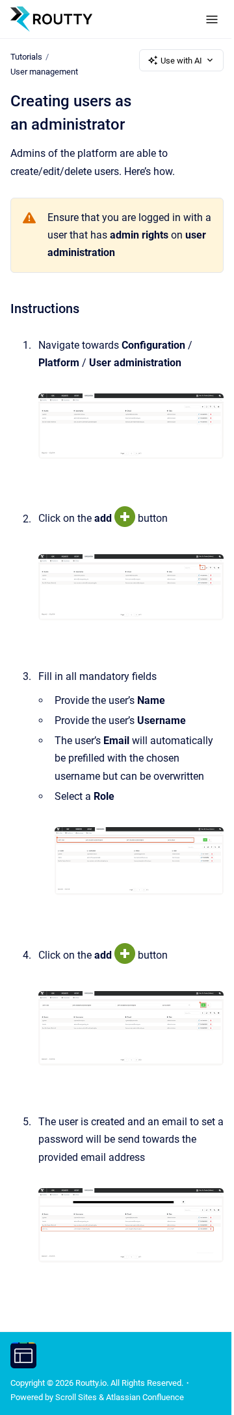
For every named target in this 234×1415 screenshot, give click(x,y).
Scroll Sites (76, 1397)
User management (44, 71)
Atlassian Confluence (145, 1397)
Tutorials (26, 57)
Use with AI (181, 60)
